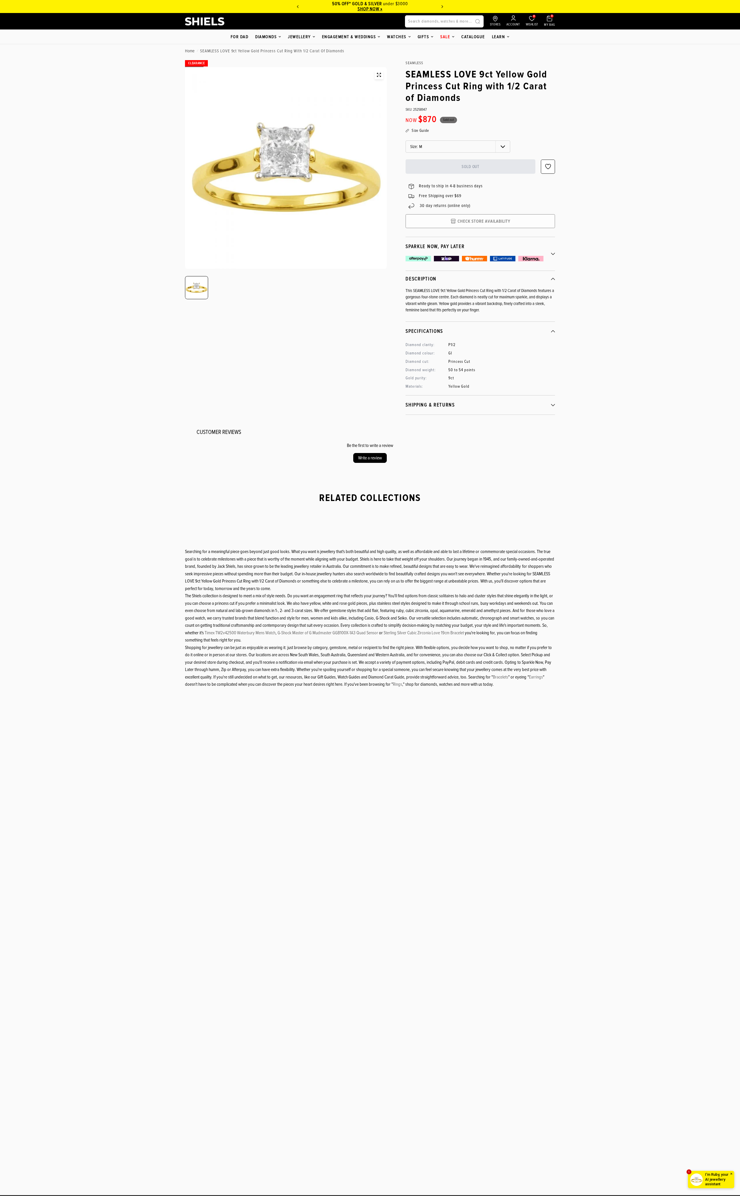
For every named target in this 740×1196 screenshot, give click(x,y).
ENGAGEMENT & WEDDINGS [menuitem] (349, 36)
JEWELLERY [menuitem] (299, 36)
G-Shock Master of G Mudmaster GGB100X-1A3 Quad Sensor (328, 633)
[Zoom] (379, 75)
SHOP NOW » (370, 9)
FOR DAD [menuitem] (240, 36)
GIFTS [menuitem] (423, 36)
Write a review (370, 458)
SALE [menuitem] (445, 36)
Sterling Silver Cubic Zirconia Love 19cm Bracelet (424, 633)
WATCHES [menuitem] (396, 36)
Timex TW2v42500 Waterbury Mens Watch (240, 633)
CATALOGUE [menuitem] (473, 36)
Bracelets (500, 677)
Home (190, 50)
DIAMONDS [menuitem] (266, 36)
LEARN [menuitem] (498, 36)
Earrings (536, 677)
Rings (397, 684)
